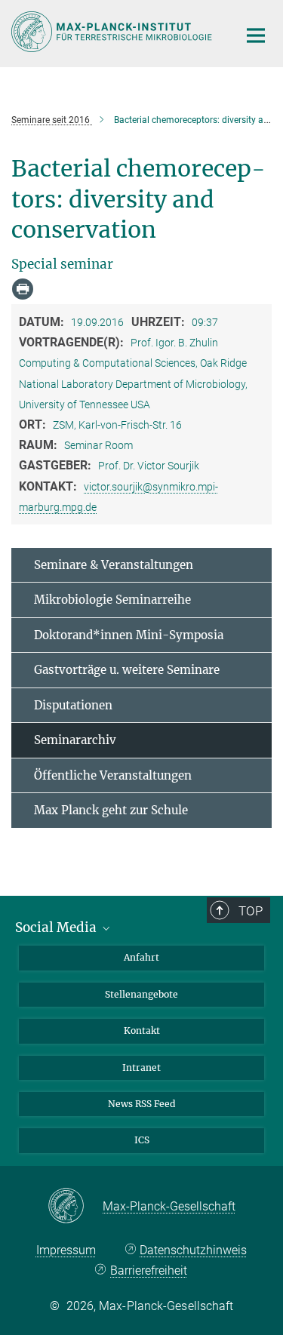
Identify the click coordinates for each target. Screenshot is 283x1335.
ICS (141, 1140)
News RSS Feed (141, 1103)
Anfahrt (141, 957)
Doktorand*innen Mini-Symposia (128, 635)
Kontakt (142, 1030)
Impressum (66, 1250)
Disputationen (73, 705)
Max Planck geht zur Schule (111, 810)
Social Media (57, 927)
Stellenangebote (141, 994)
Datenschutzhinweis (193, 1250)
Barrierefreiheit (148, 1270)
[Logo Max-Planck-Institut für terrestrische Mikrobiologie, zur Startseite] (113, 31)
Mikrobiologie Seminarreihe (112, 599)
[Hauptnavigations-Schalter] (256, 35)
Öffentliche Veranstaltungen (113, 775)
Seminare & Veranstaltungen (113, 565)
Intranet (141, 1067)
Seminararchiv (75, 740)
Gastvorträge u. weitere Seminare (127, 670)
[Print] (22, 289)
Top (250, 910)
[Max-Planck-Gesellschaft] (75, 1207)
